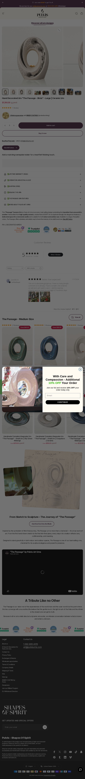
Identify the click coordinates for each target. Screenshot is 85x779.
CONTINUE (63, 402)
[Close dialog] (80, 369)
